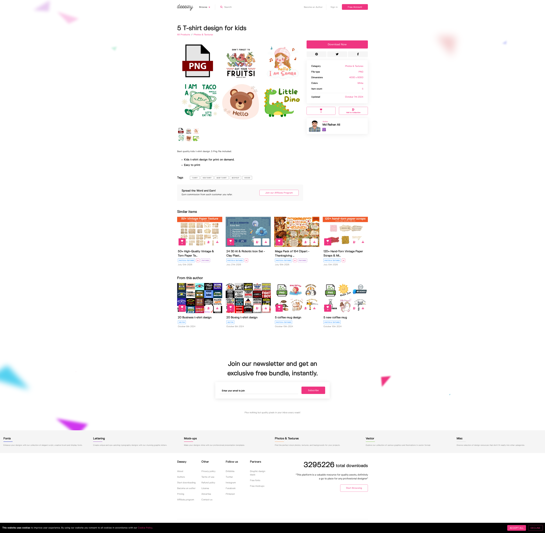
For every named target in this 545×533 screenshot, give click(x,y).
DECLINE (535, 527)
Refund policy (208, 483)
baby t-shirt (222, 178)
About (180, 471)
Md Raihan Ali (331, 124)
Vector (182, 322)
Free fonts (255, 480)
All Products (184, 35)
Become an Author (313, 7)
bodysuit (235, 178)
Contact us (206, 500)
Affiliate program (185, 500)
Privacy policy (208, 471)
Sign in (334, 7)
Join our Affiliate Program (279, 193)
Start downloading (186, 483)
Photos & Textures (203, 35)
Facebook (231, 488)
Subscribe (313, 390)
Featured (205, 260)
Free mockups (257, 486)
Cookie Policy (145, 528)
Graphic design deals (257, 473)
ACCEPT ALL (517, 527)
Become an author (186, 488)
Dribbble (230, 471)
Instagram (231, 483)
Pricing (180, 494)
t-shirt (195, 178)
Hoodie (247, 178)
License (205, 488)
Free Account (355, 7)
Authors (181, 477)
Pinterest (230, 494)
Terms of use (207, 477)
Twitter (229, 477)
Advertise (206, 494)
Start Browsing (354, 488)
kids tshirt (207, 178)
